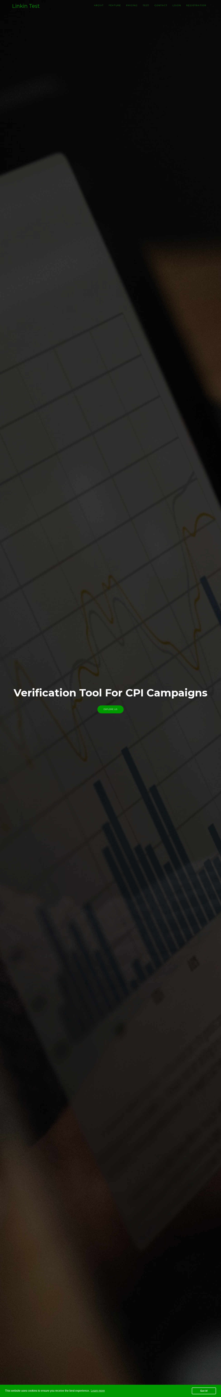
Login (176, 5)
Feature (115, 5)
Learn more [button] (98, 1390)
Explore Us (110, 709)
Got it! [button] (204, 1390)
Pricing (132, 5)
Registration (196, 5)
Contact (160, 5)
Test (146, 5)
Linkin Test (26, 6)
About (99, 5)
